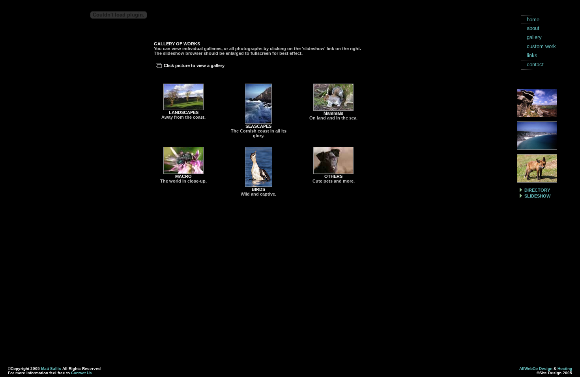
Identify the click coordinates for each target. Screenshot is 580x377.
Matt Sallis (51, 368)
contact (535, 64)
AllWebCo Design (535, 368)
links (532, 55)
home (533, 19)
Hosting (565, 368)
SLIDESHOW (537, 196)
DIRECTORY (537, 190)
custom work (541, 46)
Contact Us (81, 373)
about (533, 28)
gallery (534, 37)
